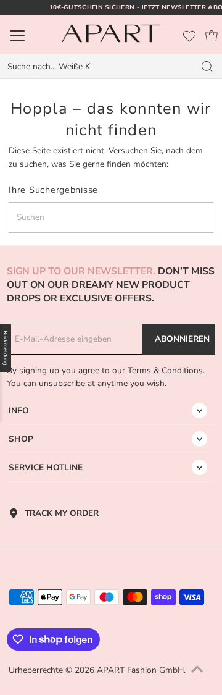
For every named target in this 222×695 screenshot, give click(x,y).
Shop (21, 439)
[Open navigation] (30, 35)
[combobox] (97, 66)
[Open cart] (211, 36)
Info (19, 410)
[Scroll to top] (197, 670)
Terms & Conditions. (166, 370)
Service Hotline (46, 467)
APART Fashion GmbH (140, 670)
